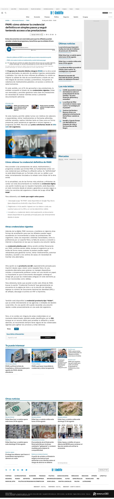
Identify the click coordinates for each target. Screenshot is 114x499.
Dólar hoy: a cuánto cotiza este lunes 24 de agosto (70, 62)
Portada (8, 476)
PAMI (27, 20)
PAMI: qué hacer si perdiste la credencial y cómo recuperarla (43, 367)
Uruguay (85, 17)
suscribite (105, 12)
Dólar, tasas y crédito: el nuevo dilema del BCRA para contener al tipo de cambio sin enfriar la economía (70, 445)
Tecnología (89, 478)
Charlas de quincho (23, 9)
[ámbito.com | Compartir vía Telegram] (52, 34)
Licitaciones (87, 481)
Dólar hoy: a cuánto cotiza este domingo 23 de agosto (69, 420)
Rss (98, 478)
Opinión (76, 17)
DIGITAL (40, 486)
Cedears (79, 159)
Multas (76, 481)
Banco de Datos (62, 476)
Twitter (6, 470)
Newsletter (110, 16)
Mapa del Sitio (10, 481)
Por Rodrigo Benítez (62, 463)
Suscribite (48, 337)
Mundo (17, 478)
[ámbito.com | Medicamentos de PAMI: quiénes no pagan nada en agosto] (35, 107)
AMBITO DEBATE (71, 486)
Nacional (8, 478)
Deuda (71, 9)
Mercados (75, 476)
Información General (18, 20)
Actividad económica (48, 9)
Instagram (14, 470)
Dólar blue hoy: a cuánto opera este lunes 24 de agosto (70, 56)
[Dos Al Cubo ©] (101, 493)
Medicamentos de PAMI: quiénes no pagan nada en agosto (47, 107)
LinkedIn (18, 470)
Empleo (77, 9)
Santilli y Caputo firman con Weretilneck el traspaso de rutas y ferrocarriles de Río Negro (71, 124)
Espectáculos (77, 478)
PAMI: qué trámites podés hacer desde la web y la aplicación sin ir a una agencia (21, 108)
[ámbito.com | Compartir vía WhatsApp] (44, 34)
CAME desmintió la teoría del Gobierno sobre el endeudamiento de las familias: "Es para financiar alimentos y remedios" (72, 94)
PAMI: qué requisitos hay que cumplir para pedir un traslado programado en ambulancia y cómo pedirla (74, 365)
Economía (37, 17)
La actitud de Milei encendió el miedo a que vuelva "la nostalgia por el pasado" (70, 69)
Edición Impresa (38, 478)
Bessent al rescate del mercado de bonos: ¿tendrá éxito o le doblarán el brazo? (69, 77)
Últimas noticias (20, 476)
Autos (67, 478)
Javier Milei (13, 9)
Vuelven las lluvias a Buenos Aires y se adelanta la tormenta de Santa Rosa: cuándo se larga (71, 114)
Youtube (22, 470)
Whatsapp (26, 470)
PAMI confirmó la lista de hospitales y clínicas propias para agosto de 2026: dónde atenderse (17, 369)
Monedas (61, 159)
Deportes (26, 478)
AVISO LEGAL (51, 481)
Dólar (27, 17)
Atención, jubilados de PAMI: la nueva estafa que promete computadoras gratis (29, 57)
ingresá (110, 12)
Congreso (64, 9)
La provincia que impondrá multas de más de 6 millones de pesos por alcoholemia (69, 49)
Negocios (66, 17)
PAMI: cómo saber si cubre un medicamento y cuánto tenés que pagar (26, 60)
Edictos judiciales (64, 481)
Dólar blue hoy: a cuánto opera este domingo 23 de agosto (16, 443)
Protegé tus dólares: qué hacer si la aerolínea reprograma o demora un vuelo (17, 456)
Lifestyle (103, 476)
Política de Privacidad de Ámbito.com (31, 481)
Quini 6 (57, 9)
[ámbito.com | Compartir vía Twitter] (48, 34)
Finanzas (47, 17)
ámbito (7, 20)
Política (56, 17)
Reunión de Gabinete (36, 9)
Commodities (72, 159)
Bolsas (66, 159)
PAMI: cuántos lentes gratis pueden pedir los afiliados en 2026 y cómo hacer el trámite (75, 353)
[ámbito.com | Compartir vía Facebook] (46, 34)
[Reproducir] (9, 49)
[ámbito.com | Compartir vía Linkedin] (50, 34)
